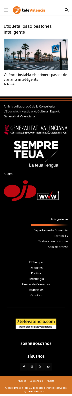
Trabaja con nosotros (53, 241)
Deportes (36, 268)
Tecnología (36, 279)
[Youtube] (48, 366)
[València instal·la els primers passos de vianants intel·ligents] (36, 54)
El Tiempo (36, 262)
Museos (22, 380)
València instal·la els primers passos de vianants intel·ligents (35, 77)
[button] (6, 10)
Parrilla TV (61, 236)
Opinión (36, 295)
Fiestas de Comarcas (36, 284)
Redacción (9, 84)
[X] (40, 366)
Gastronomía (36, 380)
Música (50, 380)
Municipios (36, 290)
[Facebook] (24, 366)
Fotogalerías (59, 219)
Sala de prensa (58, 247)
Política (36, 273)
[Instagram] (32, 366)
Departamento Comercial (50, 230)
